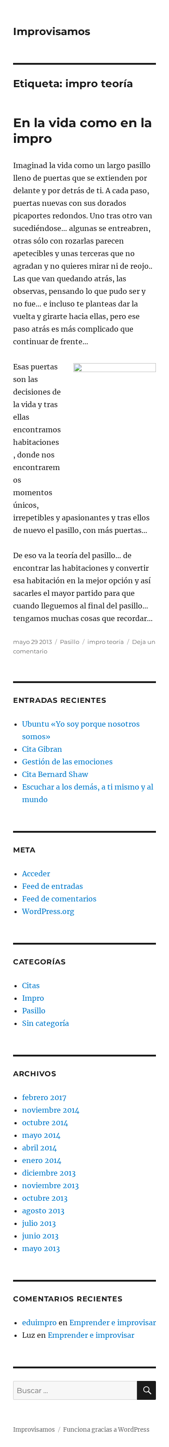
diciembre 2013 (49, 1172)
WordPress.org (48, 911)
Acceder (36, 873)
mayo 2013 (41, 1248)
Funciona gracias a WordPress (106, 1430)
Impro (33, 998)
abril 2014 (39, 1147)
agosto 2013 (43, 1210)
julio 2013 (39, 1223)
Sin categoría (45, 1023)
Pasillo (69, 641)
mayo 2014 (41, 1135)
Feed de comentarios (59, 898)
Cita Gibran (42, 749)
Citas (31, 985)
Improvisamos (51, 31)
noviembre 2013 (50, 1185)
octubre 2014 (45, 1122)
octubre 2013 (45, 1198)
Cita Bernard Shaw (55, 774)
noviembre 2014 (50, 1109)
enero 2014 (41, 1160)
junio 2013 (40, 1235)
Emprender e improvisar (112, 1322)
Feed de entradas (52, 886)
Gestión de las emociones (67, 761)
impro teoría (105, 641)
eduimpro (39, 1322)
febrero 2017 (44, 1097)
